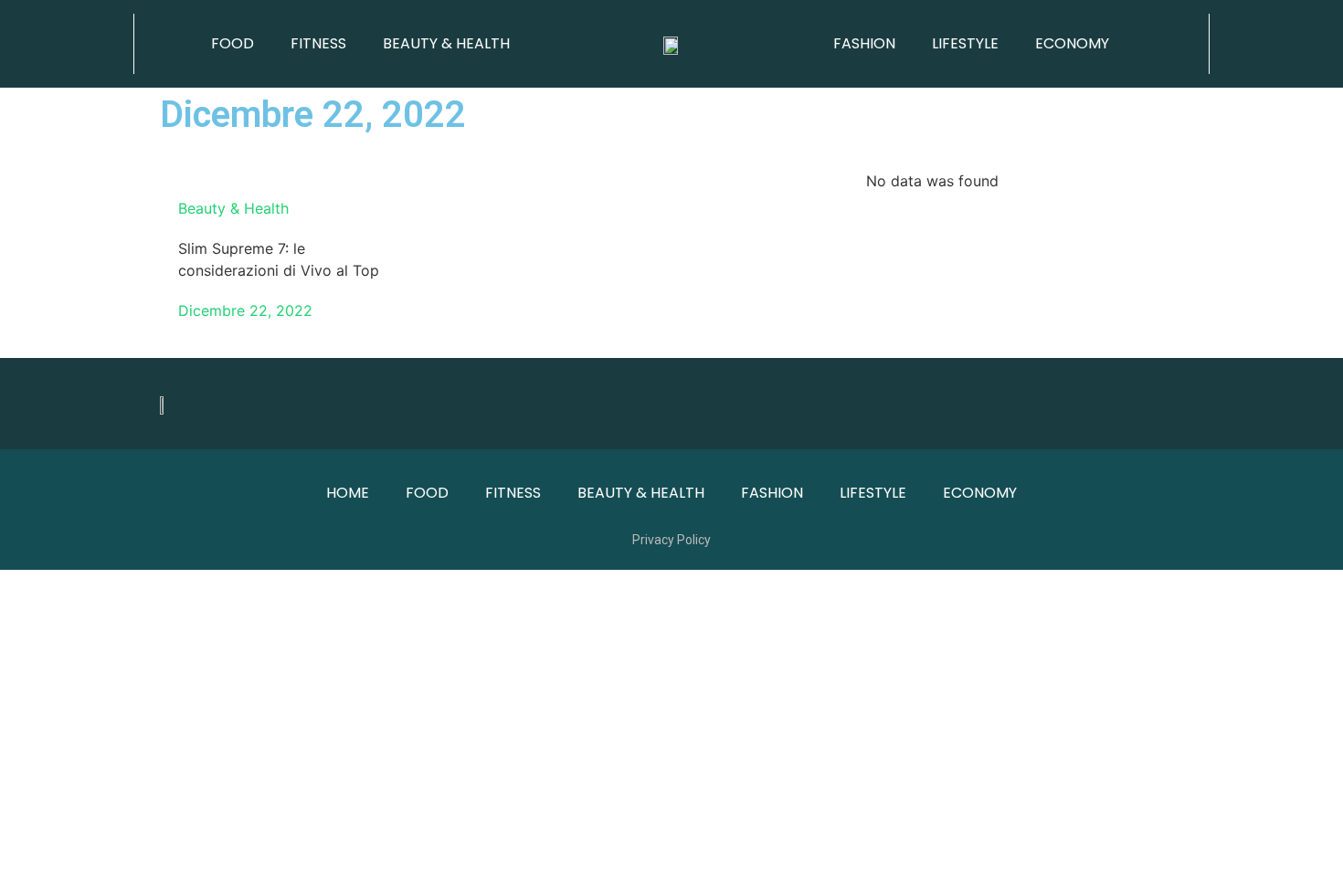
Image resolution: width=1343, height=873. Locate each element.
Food (232, 43)
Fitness (318, 43)
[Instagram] (1160, 403)
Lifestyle (965, 43)
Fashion (864, 43)
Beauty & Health (446, 43)
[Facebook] (1110, 403)
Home (347, 492)
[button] (66, 44)
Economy (1072, 43)
